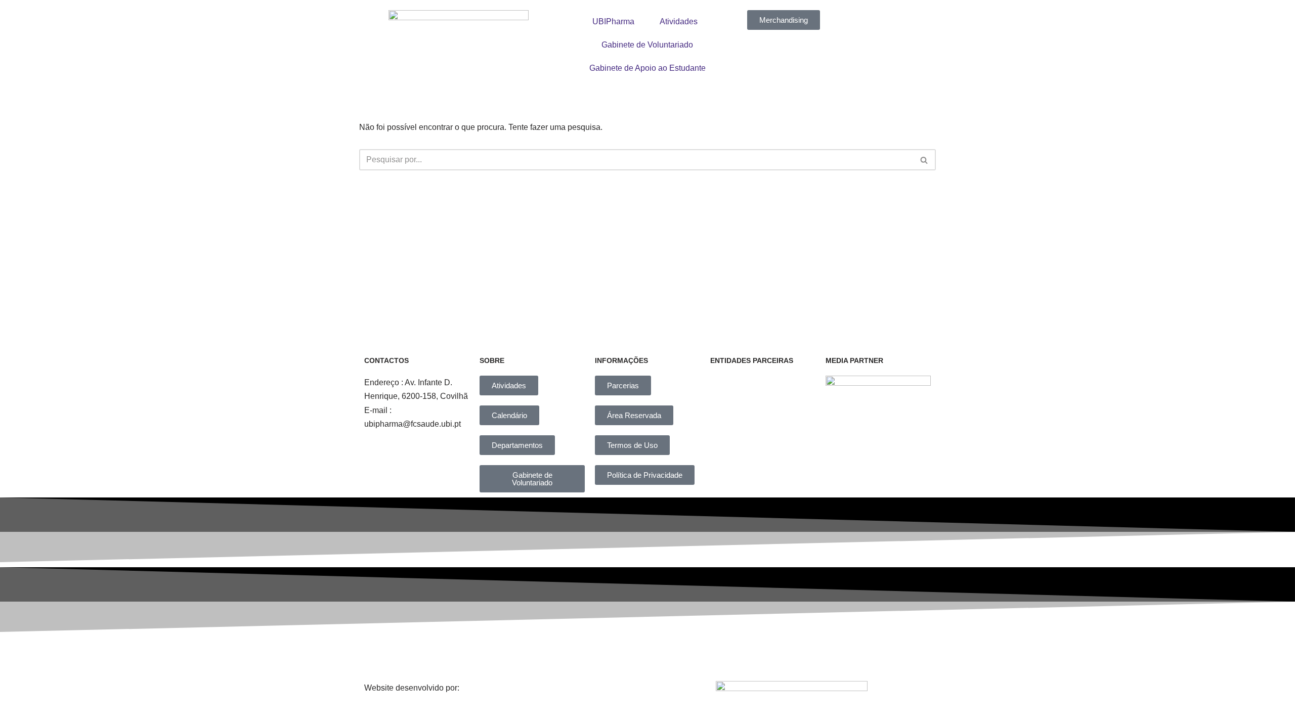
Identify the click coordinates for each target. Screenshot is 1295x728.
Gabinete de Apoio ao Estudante (647, 68)
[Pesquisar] (924, 159)
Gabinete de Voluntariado (647, 44)
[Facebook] (521, 654)
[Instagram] (590, 654)
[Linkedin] (660, 654)
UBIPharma (613, 21)
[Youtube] (730, 654)
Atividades (679, 21)
